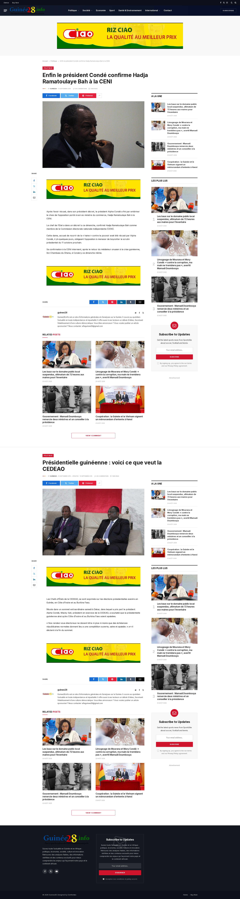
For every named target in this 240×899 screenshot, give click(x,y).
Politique (72, 10)
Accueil (45, 61)
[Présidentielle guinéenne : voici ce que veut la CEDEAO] (93, 522)
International (151, 10)
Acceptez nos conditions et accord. (121, 879)
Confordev (72, 895)
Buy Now (15, 3)
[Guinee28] (27, 10)
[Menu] (5, 10)
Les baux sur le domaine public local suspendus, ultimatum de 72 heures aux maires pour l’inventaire (63, 374)
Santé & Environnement (130, 10)
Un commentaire (81, 88)
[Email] (34, 197)
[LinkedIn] (34, 192)
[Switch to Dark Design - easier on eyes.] (231, 3)
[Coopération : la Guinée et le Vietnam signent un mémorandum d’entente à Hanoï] (120, 399)
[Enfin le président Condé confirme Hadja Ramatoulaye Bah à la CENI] (93, 134)
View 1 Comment (93, 436)
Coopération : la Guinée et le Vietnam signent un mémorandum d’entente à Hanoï (119, 418)
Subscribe (228, 11)
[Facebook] (34, 181)
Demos (6, 3)
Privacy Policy (173, 366)
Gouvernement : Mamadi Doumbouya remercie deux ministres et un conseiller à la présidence (65, 419)
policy (129, 879)
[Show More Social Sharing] (99, 95)
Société (86, 10)
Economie (101, 10)
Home (185, 895)
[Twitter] (34, 186)
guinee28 (53, 88)
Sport (112, 10)
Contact (168, 10)
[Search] (235, 2)
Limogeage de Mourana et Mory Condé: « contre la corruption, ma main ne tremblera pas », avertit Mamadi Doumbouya (118, 374)
